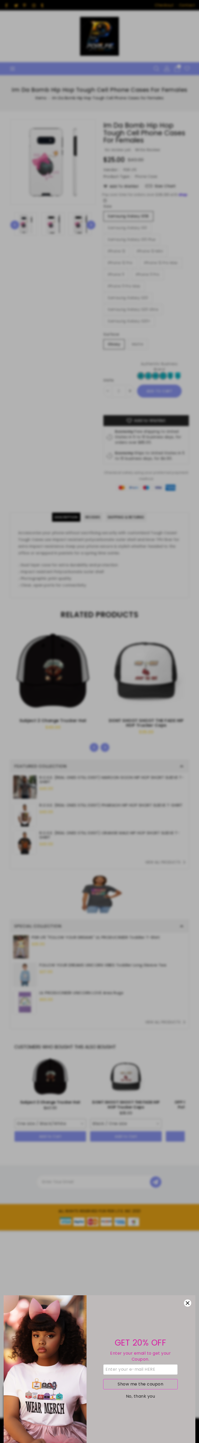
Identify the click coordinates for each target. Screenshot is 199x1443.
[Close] (187, 1303)
